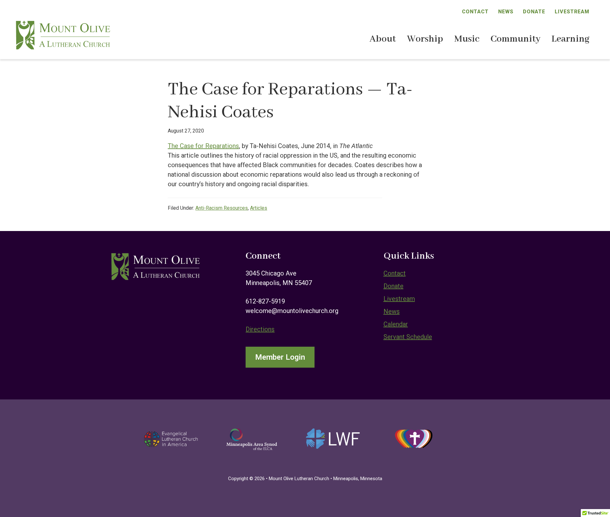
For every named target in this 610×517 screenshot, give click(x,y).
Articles (258, 208)
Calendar (395, 324)
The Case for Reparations (203, 146)
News (505, 12)
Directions (260, 329)
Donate (534, 12)
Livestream (572, 12)
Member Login (280, 357)
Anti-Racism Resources (221, 208)
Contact (475, 12)
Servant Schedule (407, 337)
